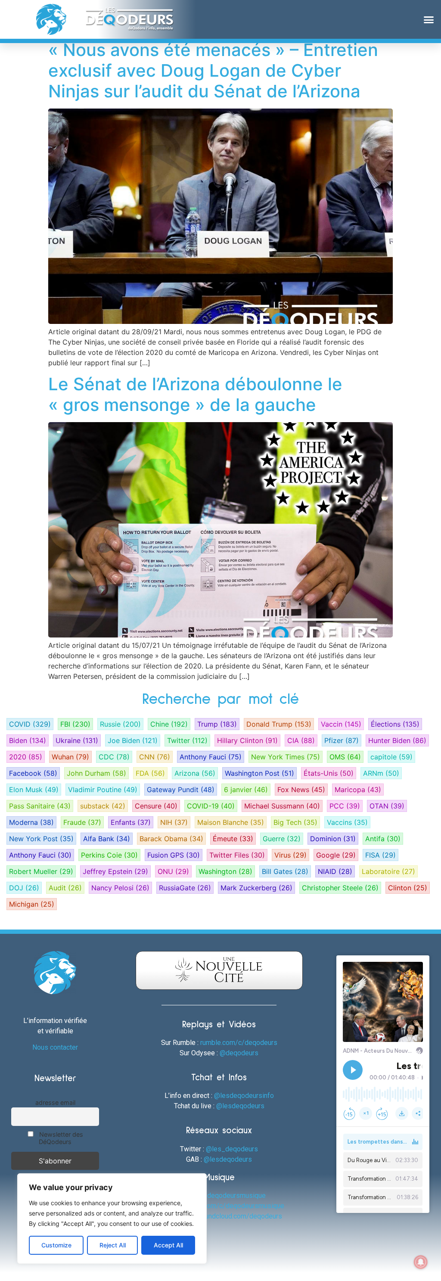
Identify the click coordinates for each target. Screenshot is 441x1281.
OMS (345, 756)
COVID (30, 724)
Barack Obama (171, 838)
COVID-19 (211, 805)
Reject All (112, 1245)
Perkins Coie (109, 855)
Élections (395, 724)
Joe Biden (133, 740)
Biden (27, 740)
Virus (290, 855)
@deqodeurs (239, 1053)
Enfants (131, 822)
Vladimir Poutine (102, 789)
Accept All (168, 1245)
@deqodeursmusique (233, 1195)
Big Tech (295, 822)
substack (102, 805)
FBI (75, 724)
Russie (120, 724)
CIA (301, 740)
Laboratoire (388, 871)
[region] (112, 1218)
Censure (156, 805)
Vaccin (341, 724)
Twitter (187, 740)
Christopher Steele (340, 887)
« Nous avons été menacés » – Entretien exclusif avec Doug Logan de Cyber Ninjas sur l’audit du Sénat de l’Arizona (213, 70)
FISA (380, 855)
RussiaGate (185, 887)
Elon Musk (34, 789)
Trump (217, 724)
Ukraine (77, 740)
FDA (150, 773)
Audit (65, 887)
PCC (344, 805)
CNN (154, 756)
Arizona (194, 773)
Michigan (31, 904)
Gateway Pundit (180, 789)
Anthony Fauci (211, 756)
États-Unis (329, 773)
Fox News (301, 789)
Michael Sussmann (282, 805)
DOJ (24, 887)
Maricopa (358, 789)
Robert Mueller (41, 871)
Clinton (407, 887)
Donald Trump (278, 724)
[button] (428, 19)
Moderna (31, 822)
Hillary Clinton (247, 740)
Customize (56, 1245)
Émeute (233, 838)
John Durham (96, 773)
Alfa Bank (106, 838)
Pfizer (341, 740)
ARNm (381, 773)
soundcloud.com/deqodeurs (239, 1216)
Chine (169, 724)
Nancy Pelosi (120, 887)
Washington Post (259, 773)
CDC (114, 756)
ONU (173, 871)
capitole (391, 756)
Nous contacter (55, 1047)
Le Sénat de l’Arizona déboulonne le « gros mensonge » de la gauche (195, 394)
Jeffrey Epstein (115, 871)
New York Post (41, 838)
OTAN (387, 805)
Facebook (33, 773)
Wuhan (70, 756)
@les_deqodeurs (232, 1149)
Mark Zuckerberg (256, 887)
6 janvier (246, 789)
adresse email (55, 1102)
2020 (25, 756)
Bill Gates (285, 871)
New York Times (285, 756)
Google (336, 855)
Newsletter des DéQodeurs (60, 1138)
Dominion (333, 838)
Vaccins (347, 822)
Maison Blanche (230, 822)
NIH (174, 822)
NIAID (335, 871)
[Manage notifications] (421, 1262)
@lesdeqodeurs (240, 1106)
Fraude (82, 822)
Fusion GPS (173, 855)
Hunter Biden (397, 740)
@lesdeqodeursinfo (244, 1095)
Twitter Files (237, 855)
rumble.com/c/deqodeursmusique (232, 1206)
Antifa (383, 838)
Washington (225, 871)
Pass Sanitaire (40, 805)
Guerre (282, 838)
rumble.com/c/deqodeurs (238, 1042)
